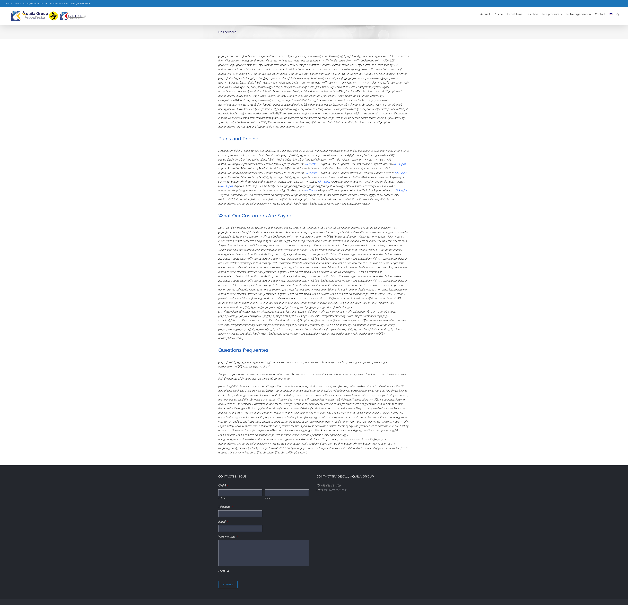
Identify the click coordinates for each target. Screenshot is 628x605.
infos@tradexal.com (80, 3)
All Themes (311, 164)
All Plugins (400, 164)
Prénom (222, 498)
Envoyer (228, 584)
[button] (618, 14)
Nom (267, 498)
